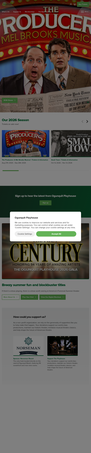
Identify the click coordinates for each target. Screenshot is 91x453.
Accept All (56, 234)
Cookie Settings (25, 234)
